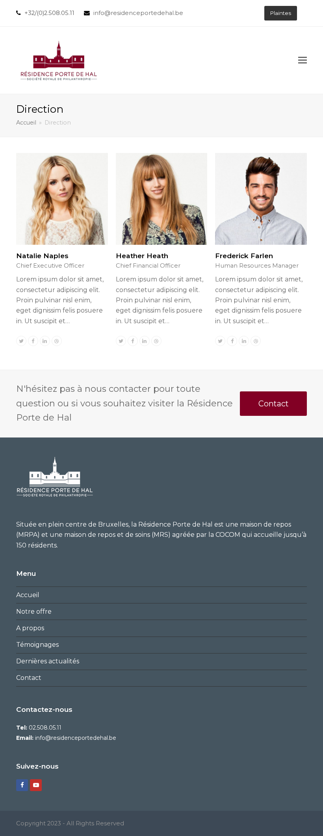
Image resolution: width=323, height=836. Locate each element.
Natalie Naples (42, 255)
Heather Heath (142, 255)
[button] (302, 60)
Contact (273, 403)
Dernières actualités (47, 661)
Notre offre (34, 611)
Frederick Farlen (244, 255)
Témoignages (37, 644)
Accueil (27, 595)
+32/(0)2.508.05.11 (49, 13)
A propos (30, 628)
